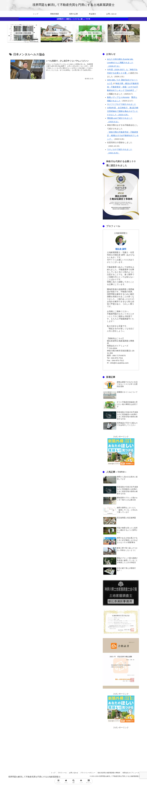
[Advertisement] (121, 744)
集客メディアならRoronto (118, 97)
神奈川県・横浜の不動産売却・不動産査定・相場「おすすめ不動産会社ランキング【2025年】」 (123, 87)
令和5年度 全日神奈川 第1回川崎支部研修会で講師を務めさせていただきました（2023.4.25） (122, 111)
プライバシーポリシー (87, 773)
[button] (137, 472)
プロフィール (62, 773)
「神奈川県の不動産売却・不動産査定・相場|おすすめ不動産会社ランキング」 (123, 135)
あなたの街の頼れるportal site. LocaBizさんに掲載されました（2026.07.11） (120, 62)
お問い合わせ (73, 773)
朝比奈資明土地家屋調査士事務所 (109, 773)
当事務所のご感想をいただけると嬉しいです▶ (74, 19)
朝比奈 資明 (120, 249)
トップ (53, 773)
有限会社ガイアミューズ (130, 773)
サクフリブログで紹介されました (121, 104)
